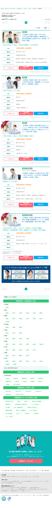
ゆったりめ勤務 (33, 410)
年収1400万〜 (29, 391)
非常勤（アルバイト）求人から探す (19, 476)
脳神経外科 (24, 378)
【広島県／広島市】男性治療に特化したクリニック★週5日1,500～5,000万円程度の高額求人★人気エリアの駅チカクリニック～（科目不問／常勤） (35, 128)
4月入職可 (8, 407)
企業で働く (27, 413)
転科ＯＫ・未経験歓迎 (21, 410)
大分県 (34, 361)
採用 (34, 495)
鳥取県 (7, 349)
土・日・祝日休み (35, 404)
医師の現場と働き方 (35, 487)
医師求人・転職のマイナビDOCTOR (8, 8)
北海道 (7, 307)
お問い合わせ (32, 470)
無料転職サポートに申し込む (26, 461)
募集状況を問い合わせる (26, 205)
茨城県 (7, 318)
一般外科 (7, 378)
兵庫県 (27, 344)
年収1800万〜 (9, 394)
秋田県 (27, 313)
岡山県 (20, 349)
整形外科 (32, 378)
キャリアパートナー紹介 (43, 481)
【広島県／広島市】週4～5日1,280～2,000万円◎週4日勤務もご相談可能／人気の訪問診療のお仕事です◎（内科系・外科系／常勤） (35, 37)
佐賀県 (13, 361)
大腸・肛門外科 (16, 384)
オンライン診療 (9, 416)
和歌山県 (41, 344)
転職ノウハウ (5, 487)
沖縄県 (14, 364)
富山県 (7, 333)
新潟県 (7, 327)
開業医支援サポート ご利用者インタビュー (21, 490)
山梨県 (13, 327)
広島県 (25, 8)
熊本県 (27, 361)
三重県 (27, 338)
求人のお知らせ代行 (42, 489)
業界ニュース (14, 489)
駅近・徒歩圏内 (9, 413)
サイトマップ (39, 470)
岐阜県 (7, 338)
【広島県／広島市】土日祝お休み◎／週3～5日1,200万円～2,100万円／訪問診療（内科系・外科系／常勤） (35, 175)
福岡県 (7, 361)
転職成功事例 (10, 482)
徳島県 (7, 355)
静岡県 (13, 338)
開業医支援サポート (23, 489)
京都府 (13, 344)
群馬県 (20, 318)
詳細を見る (41, 68)
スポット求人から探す (34, 476)
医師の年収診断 (32, 489)
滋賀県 (7, 344)
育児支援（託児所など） (32, 407)
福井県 (20, 333)
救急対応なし (8, 404)
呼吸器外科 (40, 378)
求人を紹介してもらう (26, 68)
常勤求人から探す (6, 476)
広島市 (30, 8)
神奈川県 (7, 321)
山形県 (34, 313)
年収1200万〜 (19, 391)
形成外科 (25, 381)
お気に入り (12, 68)
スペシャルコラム (6, 489)
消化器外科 (15, 378)
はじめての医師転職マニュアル (29, 481)
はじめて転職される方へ (14, 481)
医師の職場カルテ (6, 490)
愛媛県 (20, 355)
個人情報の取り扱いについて (22, 470)
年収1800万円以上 (10, 401)
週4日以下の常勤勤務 (36, 401)
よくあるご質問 (18, 482)
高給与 (19, 401)
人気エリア (18, 413)
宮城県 (20, 313)
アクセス (21, 495)
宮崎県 (40, 361)
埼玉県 (27, 318)
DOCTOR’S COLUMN (14, 487)
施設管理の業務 (9, 410)
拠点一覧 (4, 482)
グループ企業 (38, 495)
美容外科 (40, 381)
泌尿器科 (34, 8)
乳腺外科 (17, 381)
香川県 (13, 355)
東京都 (40, 318)
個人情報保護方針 (46, 495)
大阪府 (20, 344)
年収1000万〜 (9, 391)
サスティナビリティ (28, 495)
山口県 (34, 349)
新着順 (45, 27)
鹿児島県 (7, 364)
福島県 (40, 313)
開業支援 (46, 470)
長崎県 (20, 361)
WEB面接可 (36, 413)
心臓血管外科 (8, 381)
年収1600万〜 (39, 391)
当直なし (26, 401)
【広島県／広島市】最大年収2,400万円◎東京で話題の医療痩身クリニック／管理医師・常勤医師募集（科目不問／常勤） (35, 219)
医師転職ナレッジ (25, 487)
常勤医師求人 (19, 8)
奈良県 (34, 344)
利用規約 (12, 470)
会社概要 (16, 495)
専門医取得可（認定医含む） (21, 404)
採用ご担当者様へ (5, 470)
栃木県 (13, 318)
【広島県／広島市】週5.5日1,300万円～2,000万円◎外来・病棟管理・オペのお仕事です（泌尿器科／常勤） (35, 82)
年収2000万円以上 (20, 394)
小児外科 (7, 384)
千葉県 (34, 318)
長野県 (20, 327)
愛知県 (20, 338)
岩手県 (13, 313)
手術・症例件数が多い (18, 407)
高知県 (27, 355)
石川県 (13, 333)
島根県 (13, 349)
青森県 (7, 313)
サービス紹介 (5, 481)
